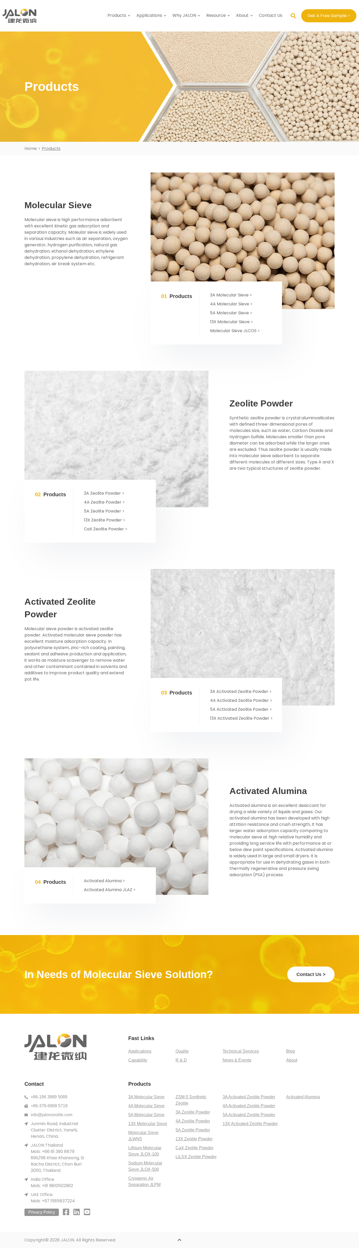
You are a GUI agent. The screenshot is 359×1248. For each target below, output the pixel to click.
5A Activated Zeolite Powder (249, 1115)
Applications (139, 1051)
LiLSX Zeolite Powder (196, 1157)
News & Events (237, 1060)
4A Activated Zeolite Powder (249, 1106)
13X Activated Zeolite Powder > (241, 718)
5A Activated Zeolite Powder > (241, 709)
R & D (181, 1060)
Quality (182, 1051)
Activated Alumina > (104, 881)
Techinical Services (241, 1051)
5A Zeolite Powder (193, 1130)
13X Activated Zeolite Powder (250, 1123)
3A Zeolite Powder (193, 1112)
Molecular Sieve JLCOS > (235, 331)
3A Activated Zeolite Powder (249, 1097)
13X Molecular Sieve (147, 1123)
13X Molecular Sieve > (231, 322)
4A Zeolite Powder (193, 1121)
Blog (290, 1051)
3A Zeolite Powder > (104, 493)
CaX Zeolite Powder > (105, 529)
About (242, 16)
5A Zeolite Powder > (104, 511)
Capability (137, 1060)
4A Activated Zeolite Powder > (241, 700)
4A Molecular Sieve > (231, 304)
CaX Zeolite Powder (194, 1148)
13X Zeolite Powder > (104, 520)
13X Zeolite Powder (194, 1139)
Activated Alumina (303, 1097)
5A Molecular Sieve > (231, 313)
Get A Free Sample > (328, 16)
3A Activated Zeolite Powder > (241, 691)
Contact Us (270, 16)
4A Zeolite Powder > (104, 502)
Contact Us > (311, 974)
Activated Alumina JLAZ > (110, 890)
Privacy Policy (41, 1212)
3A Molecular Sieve (146, 1097)
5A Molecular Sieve (146, 1115)
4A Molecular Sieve (146, 1106)
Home (30, 148)
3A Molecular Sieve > (231, 295)
